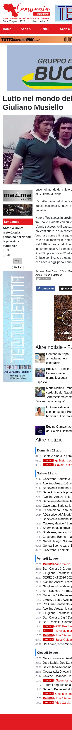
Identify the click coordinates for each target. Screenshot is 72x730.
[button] (17, 261)
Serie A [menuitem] (26, 29)
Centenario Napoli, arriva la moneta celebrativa (58, 358)
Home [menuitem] (7, 29)
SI (7, 250)
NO (8, 255)
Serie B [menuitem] (45, 29)
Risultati (17, 267)
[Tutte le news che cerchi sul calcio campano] (26, 11)
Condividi (47, 288)
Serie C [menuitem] (65, 29)
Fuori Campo (52, 271)
